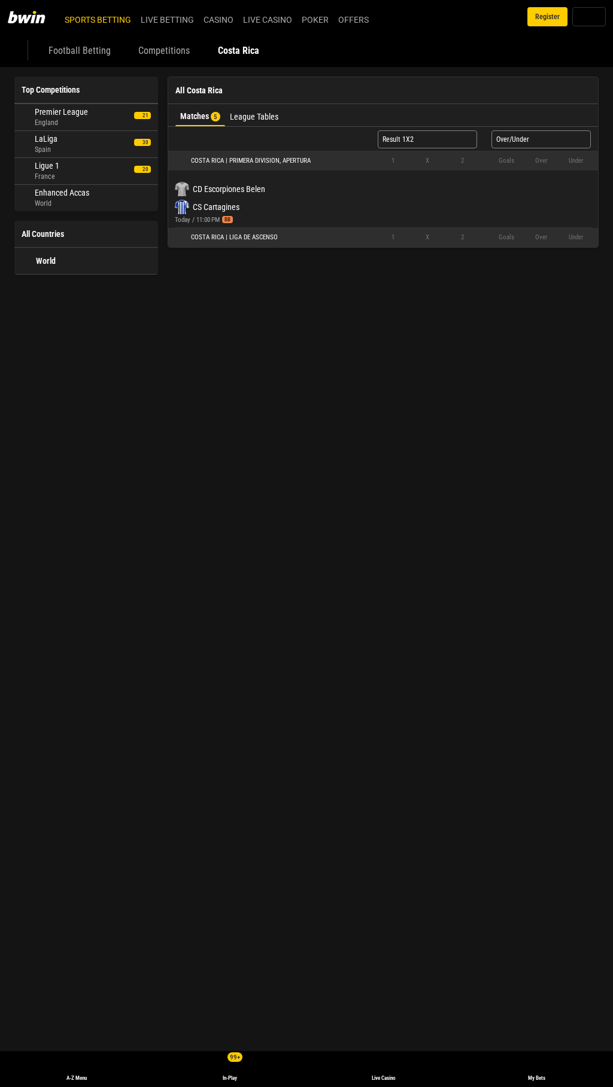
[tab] (200, 115)
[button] (383, 160)
